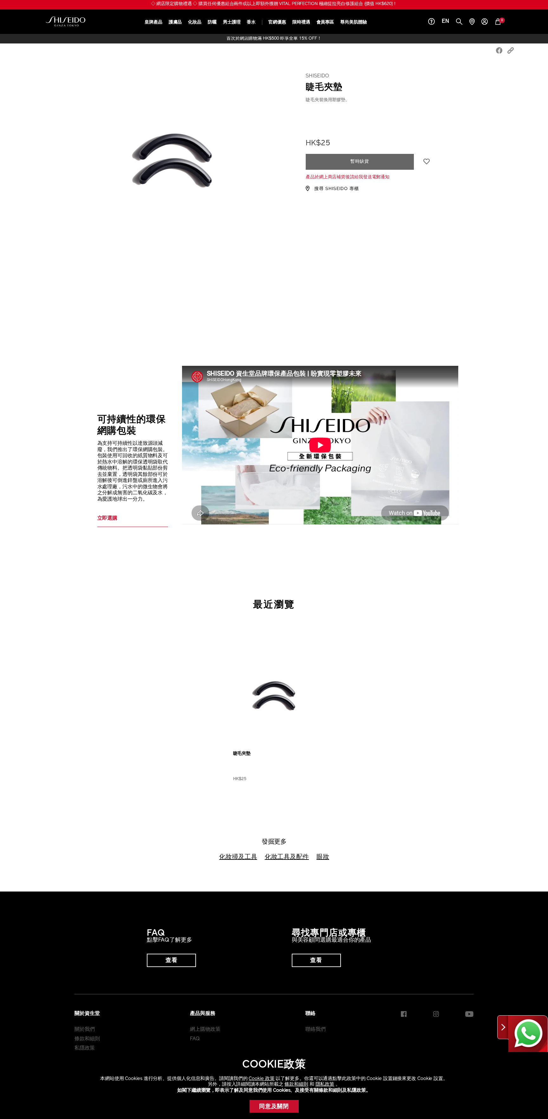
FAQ (195, 1039)
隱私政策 (325, 1084)
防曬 (212, 22)
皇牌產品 (153, 22)
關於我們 (85, 1029)
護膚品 (175, 22)
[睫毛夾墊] (274, 693)
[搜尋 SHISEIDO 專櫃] (471, 22)
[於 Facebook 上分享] (499, 51)
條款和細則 (296, 1084)
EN (445, 21)
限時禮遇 (301, 22)
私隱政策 (85, 1048)
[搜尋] (459, 22)
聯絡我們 (315, 1029)
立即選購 (107, 518)
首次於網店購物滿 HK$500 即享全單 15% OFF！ (274, 38)
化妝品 (194, 22)
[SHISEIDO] (65, 21)
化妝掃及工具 (238, 857)
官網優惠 (277, 22)
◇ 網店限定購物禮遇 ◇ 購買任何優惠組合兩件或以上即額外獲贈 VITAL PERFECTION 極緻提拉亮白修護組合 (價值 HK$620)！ (274, 4)
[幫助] (431, 22)
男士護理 (232, 22)
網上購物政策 (205, 1029)
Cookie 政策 (261, 1078)
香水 (251, 22)
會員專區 (325, 22)
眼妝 (322, 857)
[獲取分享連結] (510, 51)
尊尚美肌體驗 (353, 22)
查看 (172, 961)
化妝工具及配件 (287, 857)
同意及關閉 (274, 1107)
